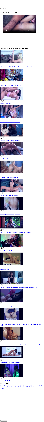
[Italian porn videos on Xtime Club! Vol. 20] (11, 136)
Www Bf (2, 385)
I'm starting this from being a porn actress (10, 214)
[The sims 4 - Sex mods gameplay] (11, 301)
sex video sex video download (7, 158)
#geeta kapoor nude (26, 45)
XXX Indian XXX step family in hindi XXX (10, 85)
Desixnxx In (9, 385)
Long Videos (5, 4)
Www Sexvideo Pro (32, 386)
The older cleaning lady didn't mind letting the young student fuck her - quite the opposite (21, 344)
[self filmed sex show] (11, 264)
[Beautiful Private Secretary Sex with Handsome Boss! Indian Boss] (11, 228)
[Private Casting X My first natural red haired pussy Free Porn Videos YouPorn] (11, 283)
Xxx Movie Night (12, 386)
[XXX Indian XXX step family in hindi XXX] (11, 81)
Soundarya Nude (15, 385)
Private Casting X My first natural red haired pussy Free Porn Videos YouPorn (19, 287)
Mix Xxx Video (25, 386)
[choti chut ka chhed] (11, 376)
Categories (5, 3)
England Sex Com (33, 385)
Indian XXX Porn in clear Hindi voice (9, 177)
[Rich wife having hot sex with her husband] (11, 358)
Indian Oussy (20, 385)
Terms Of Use (8, 413)
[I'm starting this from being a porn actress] (11, 209)
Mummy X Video (5, 386)
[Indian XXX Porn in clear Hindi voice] (11, 172)
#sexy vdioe (20, 45)
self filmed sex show (5, 269)
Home (4, 2)
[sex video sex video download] (11, 154)
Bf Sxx (5, 385)
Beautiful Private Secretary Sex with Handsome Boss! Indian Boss (15, 232)
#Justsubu (7, 45)
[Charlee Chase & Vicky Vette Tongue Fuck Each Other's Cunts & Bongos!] (11, 62)
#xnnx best (16, 45)
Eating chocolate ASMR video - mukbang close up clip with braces (16, 250)
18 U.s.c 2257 (3, 413)
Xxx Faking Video (26, 385)
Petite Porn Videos (19, 386)
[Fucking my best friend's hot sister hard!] (11, 191)
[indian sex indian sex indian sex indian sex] (11, 117)
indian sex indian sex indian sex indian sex (10, 122)
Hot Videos (5, 5)
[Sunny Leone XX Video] (11, 99)
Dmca (13, 413)
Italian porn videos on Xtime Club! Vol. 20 (10, 140)
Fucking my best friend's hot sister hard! (9, 195)
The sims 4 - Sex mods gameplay (8, 306)
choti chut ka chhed (5, 380)
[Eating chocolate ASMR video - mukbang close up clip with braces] (11, 246)
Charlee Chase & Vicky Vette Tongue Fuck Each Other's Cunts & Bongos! (17, 66)
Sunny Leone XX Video (6, 103)
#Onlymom (2, 45)
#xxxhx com (11, 45)
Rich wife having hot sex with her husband (10, 362)
